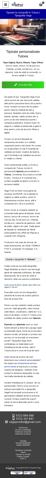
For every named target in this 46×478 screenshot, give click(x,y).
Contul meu (23, 428)
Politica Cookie (23, 456)
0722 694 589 (25, 85)
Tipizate (23, 441)
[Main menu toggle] (6, 4)
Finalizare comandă (23, 432)
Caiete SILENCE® (23, 445)
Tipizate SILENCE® (23, 443)
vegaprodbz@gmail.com (25, 421)
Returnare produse (23, 434)
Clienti (23, 452)
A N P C (23, 458)
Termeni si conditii (23, 454)
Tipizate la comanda (23, 450)
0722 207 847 (25, 418)
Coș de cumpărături (23, 430)
